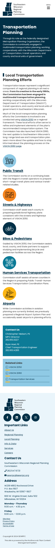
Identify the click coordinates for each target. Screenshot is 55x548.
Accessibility (8, 523)
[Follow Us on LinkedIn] (17, 417)
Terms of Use (8, 526)
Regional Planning (13, 434)
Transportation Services (21, 379)
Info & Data (10, 443)
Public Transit (13, 171)
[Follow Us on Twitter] (26, 417)
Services (8, 448)
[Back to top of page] (49, 541)
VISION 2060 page (12, 146)
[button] (48, 6)
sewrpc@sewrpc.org (18, 475)
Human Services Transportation (26, 273)
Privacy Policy (9, 521)
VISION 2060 (15, 373)
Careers (8, 452)
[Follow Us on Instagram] (36, 417)
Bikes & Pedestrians (17, 239)
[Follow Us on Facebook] (7, 417)
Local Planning (11, 439)
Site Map (6, 519)
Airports (9, 304)
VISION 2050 (27, 119)
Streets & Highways (17, 205)
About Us (9, 430)
